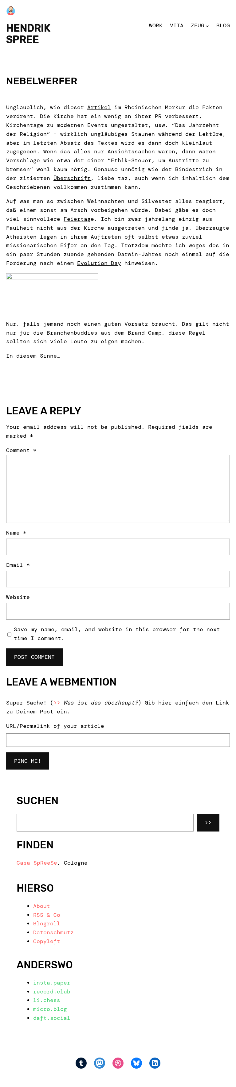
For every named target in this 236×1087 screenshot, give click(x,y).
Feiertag (77, 219)
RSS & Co (46, 915)
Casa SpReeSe (37, 862)
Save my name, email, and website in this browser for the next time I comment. (117, 634)
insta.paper (51, 982)
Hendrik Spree (28, 33)
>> (208, 822)
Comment (21, 450)
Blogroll (46, 923)
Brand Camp (145, 332)
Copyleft (46, 941)
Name (16, 532)
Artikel (99, 107)
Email (18, 565)
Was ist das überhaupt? (101, 702)
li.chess (46, 1000)
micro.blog (50, 1009)
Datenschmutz (53, 932)
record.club (51, 991)
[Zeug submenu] (207, 25)
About (41, 906)
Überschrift (72, 178)
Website (18, 597)
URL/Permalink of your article (55, 726)
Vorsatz (136, 324)
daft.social (51, 1018)
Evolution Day (99, 263)
